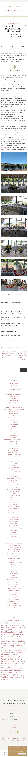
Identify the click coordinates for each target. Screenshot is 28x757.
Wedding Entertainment (14, 661)
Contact (14, 742)
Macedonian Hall (14, 476)
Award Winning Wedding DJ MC (14, 394)
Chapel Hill (14, 420)
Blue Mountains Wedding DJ (12, 632)
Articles (14, 387)
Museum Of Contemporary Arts (14, 489)
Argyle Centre (14, 385)
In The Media (14, 459)
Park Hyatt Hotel (14, 504)
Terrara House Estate (14, 569)
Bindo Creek (14, 405)
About (9, 738)
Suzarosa (14, 556)
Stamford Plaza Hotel (14, 551)
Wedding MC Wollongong (16, 675)
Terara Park (14, 566)
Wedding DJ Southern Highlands (12, 657)
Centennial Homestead (14, 415)
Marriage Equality (10, 638)
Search (3, 367)
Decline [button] (14, 753)
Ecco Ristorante (14, 437)
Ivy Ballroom (14, 463)
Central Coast (4, 636)
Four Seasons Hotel (14, 443)
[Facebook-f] (14, 14)
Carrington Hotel (14, 411)
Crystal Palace (14, 424)
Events (24, 738)
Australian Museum (14, 392)
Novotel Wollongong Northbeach (14, 497)
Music (12, 740)
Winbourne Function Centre (14, 605)
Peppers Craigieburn (14, 510)
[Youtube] (16, 14)
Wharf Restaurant (14, 599)
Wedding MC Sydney (17, 347)
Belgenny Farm (14, 400)
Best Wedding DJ (14, 621)
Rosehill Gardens (14, 525)
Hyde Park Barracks (14, 456)
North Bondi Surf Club (14, 495)
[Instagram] (12, 14)
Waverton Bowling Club (14, 588)
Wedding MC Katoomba (9, 668)
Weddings (14, 597)
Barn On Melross (14, 396)
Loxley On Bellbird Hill (14, 472)
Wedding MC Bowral (10, 663)
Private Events (14, 517)
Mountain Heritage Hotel (14, 487)
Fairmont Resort (14, 441)
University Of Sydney (14, 582)
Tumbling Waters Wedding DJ (10, 643)
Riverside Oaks (14, 523)
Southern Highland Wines (14, 545)
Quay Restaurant (14, 521)
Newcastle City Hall (14, 491)
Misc (14, 482)
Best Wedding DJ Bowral (19, 623)
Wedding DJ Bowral (9, 650)
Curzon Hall (14, 426)
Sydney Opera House (14, 558)
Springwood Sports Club (14, 547)
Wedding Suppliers (18, 677)
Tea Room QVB (14, 564)
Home (2, 738)
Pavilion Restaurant (14, 508)
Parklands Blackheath (14, 506)
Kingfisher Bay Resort (14, 467)
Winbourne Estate (14, 603)
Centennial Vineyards (14, 418)
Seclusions (14, 532)
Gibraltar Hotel (14, 446)
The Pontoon (14, 577)
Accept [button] (22, 753)
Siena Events (14, 536)
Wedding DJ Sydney (8, 347)
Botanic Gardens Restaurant (14, 407)
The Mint (14, 575)
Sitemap (14, 727)
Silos (14, 538)
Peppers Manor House (14, 513)
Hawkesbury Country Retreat (14, 454)
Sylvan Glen (14, 560)
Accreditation (14, 383)
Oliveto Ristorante (14, 23)
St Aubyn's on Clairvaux (14, 549)
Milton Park (14, 480)
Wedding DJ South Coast (14, 654)
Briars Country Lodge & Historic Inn (14, 409)
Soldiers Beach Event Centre (14, 543)
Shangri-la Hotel (14, 534)
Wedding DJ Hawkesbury (11, 652)
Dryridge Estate (14, 433)
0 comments (18, 39)
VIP (18, 740)
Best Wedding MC (14, 627)
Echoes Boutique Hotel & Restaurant (14, 439)
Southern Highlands (8, 641)
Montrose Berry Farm (14, 484)
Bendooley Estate (14, 402)
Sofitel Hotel (14, 541)
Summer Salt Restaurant (14, 554)
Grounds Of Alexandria (14, 450)
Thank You (14, 571)
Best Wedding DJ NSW (9, 625)
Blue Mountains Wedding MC (12, 634)
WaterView (14, 586)
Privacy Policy (14, 725)
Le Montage (14, 469)
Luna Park (14, 474)
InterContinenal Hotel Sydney (14, 461)
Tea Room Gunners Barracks (14, 562)
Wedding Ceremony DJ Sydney (11, 648)
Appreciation (4, 621)
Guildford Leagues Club (14, 452)
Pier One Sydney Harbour (14, 515)
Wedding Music (7, 677)
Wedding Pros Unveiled (14, 590)
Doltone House (14, 431)
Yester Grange (14, 607)
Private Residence (14, 519)
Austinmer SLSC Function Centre (14, 390)
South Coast (18, 639)
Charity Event (10, 636)
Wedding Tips (14, 595)
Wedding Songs (14, 592)
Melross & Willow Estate (14, 478)
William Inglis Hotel (14, 601)
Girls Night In (14, 448)
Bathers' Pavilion (14, 398)
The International (14, 573)
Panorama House (14, 502)
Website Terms (14, 723)
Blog (23, 740)
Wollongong (4, 679)
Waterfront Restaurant (14, 584)
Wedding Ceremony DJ (16, 646)
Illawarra (3, 639)
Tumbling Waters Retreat (14, 579)
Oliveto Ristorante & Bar (7, 51)
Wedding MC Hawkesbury (16, 665)
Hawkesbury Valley (18, 636)
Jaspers (14, 465)
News (14, 493)
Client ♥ (5, 740)
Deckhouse (14, 428)
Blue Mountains (19, 630)
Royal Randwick (14, 530)
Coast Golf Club (14, 422)
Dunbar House (14, 435)
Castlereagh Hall (14, 413)
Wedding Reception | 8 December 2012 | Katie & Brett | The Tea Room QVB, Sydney (20, 355)
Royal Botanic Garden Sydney (14, 528)
